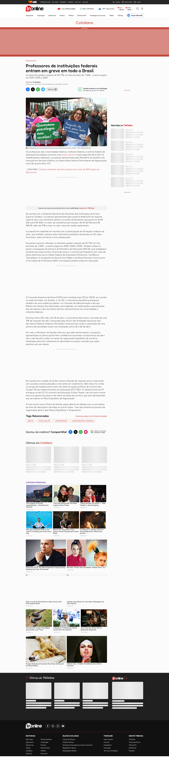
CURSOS (70, 2)
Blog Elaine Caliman (69, 748)
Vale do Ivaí (52, 15)
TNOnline (132, 739)
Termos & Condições (111, 751)
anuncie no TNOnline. (86, 208)
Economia (44, 753)
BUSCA (118, 2)
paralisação (44, 421)
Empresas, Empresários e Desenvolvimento (78, 745)
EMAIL (139, 2)
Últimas (120, 15)
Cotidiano (84, 23)
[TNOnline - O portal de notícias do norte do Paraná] (34, 9)
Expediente (107, 745)
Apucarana (29, 15)
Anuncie (106, 742)
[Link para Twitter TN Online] (53, 726)
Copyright (107, 748)
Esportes (29, 753)
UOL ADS (85, 2)
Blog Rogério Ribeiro (70, 751)
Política (71, 15)
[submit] (137, 8)
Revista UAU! (81, 15)
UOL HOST (55, 2)
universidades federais (83, 421)
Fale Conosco (108, 739)
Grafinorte (132, 748)
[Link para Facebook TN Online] (48, 726)
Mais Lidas (29, 739)
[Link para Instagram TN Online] (58, 726)
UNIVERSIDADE (61, 421)
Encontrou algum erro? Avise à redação (91, 416)
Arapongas (40, 15)
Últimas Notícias (46, 739)
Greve (30, 421)
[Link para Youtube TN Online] (63, 726)
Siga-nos (50, 89)
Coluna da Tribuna (69, 739)
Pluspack (132, 751)
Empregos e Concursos (97, 15)
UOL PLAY (78, 2)
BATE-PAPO (128, 2)
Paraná (62, 15)
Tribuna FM (132, 745)
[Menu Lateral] (142, 9)
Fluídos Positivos (68, 742)
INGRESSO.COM (45, 2)
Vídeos (111, 15)
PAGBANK (63, 2)
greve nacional (68, 154)
